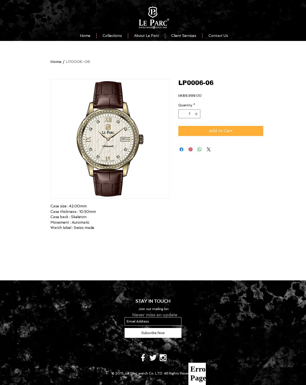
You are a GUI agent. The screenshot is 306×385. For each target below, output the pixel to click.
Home (55, 61)
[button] (112, 35)
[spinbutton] (189, 114)
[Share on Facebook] (181, 149)
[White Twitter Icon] (153, 357)
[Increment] (197, 114)
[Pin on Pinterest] (190, 149)
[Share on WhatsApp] (199, 149)
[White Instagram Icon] (163, 357)
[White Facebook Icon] (143, 357)
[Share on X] (209, 149)
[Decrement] (182, 114)
